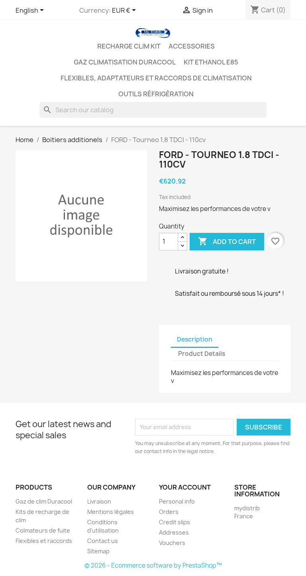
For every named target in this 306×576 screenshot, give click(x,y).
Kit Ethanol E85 (211, 62)
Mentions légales (110, 511)
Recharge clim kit (129, 46)
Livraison (99, 501)
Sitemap (98, 551)
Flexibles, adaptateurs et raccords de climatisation (156, 78)
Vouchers (172, 543)
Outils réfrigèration (156, 94)
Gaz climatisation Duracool (125, 62)
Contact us (102, 541)
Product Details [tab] (201, 354)
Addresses (174, 532)
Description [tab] (194, 339)
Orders (168, 511)
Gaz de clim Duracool (44, 501)
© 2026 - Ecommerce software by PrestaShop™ (153, 565)
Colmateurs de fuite (43, 530)
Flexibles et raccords (44, 541)
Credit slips (174, 522)
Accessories (192, 46)
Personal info (177, 501)
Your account (185, 487)
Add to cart (227, 241)
